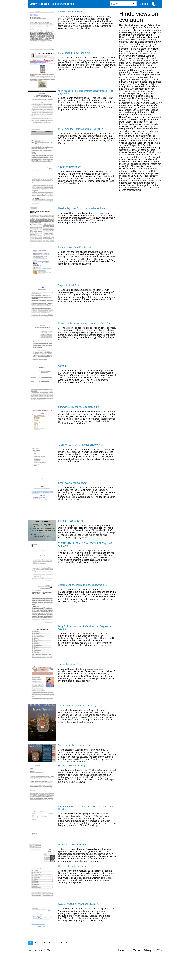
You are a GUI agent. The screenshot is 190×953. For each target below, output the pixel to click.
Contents (63, 365)
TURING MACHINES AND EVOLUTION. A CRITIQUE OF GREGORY (85, 544)
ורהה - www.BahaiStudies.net (72, 482)
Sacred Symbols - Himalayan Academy (77, 705)
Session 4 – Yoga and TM (70, 520)
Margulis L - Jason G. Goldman (73, 844)
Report (121, 950)
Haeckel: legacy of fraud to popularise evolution (82, 208)
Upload (144, 3)
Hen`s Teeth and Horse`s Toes (73, 866)
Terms (136, 950)
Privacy (147, 950)
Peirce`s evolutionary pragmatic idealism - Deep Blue (84, 323)
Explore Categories (63, 3)
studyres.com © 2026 (39, 950)
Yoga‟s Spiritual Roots (69, 285)
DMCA (158, 950)
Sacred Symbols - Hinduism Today (75, 745)
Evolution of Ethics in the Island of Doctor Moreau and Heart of (85, 807)
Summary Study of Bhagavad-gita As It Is (78, 407)
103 (60, 942)
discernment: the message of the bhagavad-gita (82, 584)
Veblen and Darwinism (69, 166)
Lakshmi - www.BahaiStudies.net (74, 247)
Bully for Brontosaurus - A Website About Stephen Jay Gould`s (85, 627)
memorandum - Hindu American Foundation (80, 128)
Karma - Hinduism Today (70, 11)
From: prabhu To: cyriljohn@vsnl (74, 52)
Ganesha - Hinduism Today (71, 765)
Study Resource (39, 3)
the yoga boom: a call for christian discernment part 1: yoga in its (85, 92)
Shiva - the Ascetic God (69, 664)
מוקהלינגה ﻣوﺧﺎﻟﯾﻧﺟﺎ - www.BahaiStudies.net (79, 903)
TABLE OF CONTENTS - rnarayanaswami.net (80, 444)
